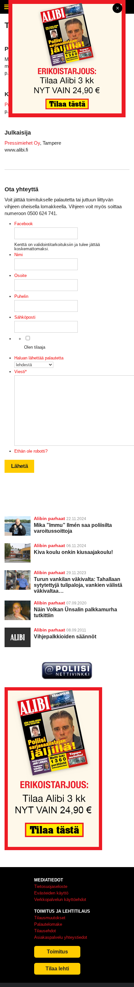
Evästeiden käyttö (51, 893)
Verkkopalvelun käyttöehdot (60, 899)
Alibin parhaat (49, 518)
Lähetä (19, 466)
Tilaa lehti (57, 968)
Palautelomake (48, 924)
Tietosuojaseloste (50, 886)
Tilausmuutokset (49, 917)
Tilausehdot (45, 930)
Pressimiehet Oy (22, 143)
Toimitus (57, 951)
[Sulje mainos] (117, 8)
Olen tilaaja (34, 347)
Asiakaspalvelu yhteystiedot (60, 937)
